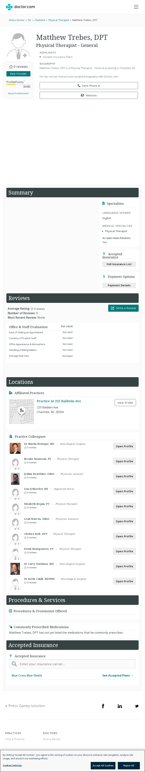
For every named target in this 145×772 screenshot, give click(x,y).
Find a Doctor (52, 739)
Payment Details (119, 285)
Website (91, 95)
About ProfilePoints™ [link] (18, 93)
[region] (72, 761)
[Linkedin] (120, 706)
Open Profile (124, 446)
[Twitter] (137, 706)
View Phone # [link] (91, 85)
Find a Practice (15, 739)
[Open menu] (136, 7)
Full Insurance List (119, 264)
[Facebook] (103, 706)
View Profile (125, 402)
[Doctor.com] (20, 7)
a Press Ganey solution (25, 705)
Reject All (128, 765)
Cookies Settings (12, 765)
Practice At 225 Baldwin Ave (59, 401)
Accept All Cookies (103, 765)
